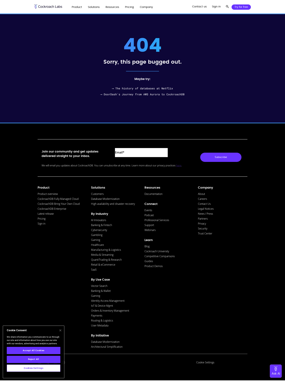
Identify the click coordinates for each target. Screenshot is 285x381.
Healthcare (97, 245)
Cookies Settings (33, 368)
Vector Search (99, 286)
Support (149, 225)
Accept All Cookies (33, 350)
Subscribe (221, 157)
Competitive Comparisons (159, 256)
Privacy (202, 223)
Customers (97, 194)
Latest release (46, 213)
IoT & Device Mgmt (102, 305)
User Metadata (99, 325)
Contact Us (204, 204)
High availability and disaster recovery (113, 204)
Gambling (96, 235)
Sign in (41, 223)
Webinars (150, 230)
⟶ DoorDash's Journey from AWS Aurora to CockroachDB (142, 94)
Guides (148, 261)
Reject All (33, 359)
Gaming (95, 240)
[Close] (60, 330)
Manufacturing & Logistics (106, 250)
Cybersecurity (99, 230)
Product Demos (153, 266)
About (201, 194)
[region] (33, 351)
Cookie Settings (205, 362)
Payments (96, 315)
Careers (202, 199)
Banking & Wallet (101, 291)
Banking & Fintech (101, 225)
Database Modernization (105, 199)
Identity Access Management (108, 301)
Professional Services (156, 220)
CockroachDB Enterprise (52, 209)
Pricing (42, 218)
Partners (203, 218)
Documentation (153, 194)
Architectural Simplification (107, 347)
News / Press (205, 213)
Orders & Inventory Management (110, 310)
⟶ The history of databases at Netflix (142, 88)
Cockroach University (156, 251)
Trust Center (205, 233)
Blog (147, 246)
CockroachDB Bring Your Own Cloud (59, 204)
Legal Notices (206, 209)
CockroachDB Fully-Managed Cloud (58, 199)
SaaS (94, 269)
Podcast (149, 215)
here (178, 165)
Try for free (241, 7)
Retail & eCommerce (103, 264)
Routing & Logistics (102, 320)
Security (202, 228)
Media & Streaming (102, 255)
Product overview (48, 194)
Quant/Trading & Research (106, 259)
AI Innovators (98, 220)
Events (148, 210)
